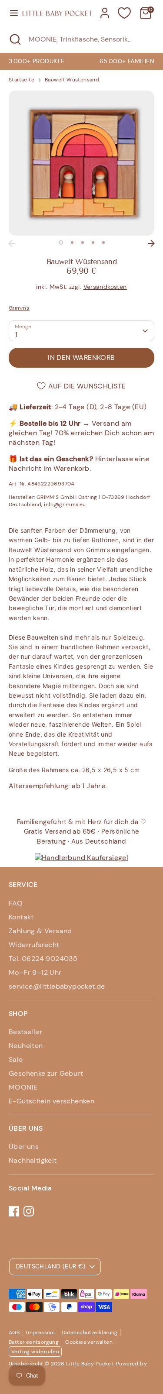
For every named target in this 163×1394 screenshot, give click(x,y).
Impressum (40, 1332)
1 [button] (61, 242)
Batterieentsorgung (34, 1342)
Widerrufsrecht (34, 944)
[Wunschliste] (124, 13)
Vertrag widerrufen (35, 1351)
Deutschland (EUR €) (51, 1266)
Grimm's (19, 307)
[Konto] (104, 8)
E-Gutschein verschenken (51, 1101)
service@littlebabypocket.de (57, 986)
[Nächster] (151, 243)
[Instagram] (28, 1211)
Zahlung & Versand (40, 930)
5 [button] (103, 242)
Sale (16, 1059)
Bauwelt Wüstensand (72, 79)
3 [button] (82, 242)
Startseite (21, 79)
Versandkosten (105, 287)
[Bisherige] (11, 243)
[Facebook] (14, 1211)
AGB (14, 1332)
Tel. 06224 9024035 (43, 958)
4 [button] (93, 242)
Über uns (24, 1146)
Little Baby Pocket (89, 1363)
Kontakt (21, 917)
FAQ (16, 903)
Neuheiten (26, 1045)
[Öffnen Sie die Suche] (14, 39)
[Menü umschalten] (11, 13)
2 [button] (72, 242)
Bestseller (25, 1031)
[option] (81, 163)
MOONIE (23, 1087)
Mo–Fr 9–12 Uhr (35, 972)
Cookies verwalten (89, 1342)
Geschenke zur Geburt (46, 1073)
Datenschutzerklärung (90, 1332)
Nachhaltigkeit (33, 1160)
